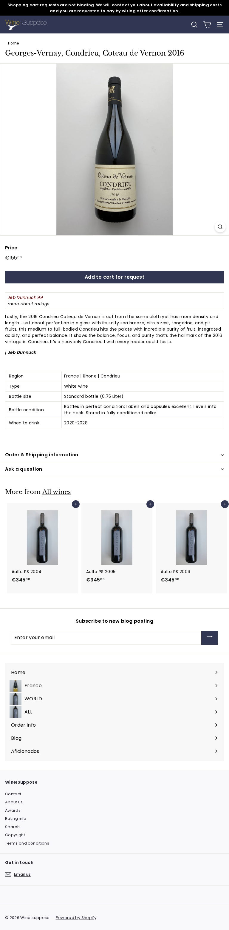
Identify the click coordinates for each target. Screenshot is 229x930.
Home (13, 43)
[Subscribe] (209, 638)
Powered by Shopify (76, 917)
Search (12, 827)
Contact (13, 794)
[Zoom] (220, 226)
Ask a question (23, 469)
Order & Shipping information (41, 455)
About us (14, 802)
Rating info (16, 818)
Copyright (15, 835)
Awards (13, 810)
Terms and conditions (27, 843)
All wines (56, 492)
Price (11, 248)
